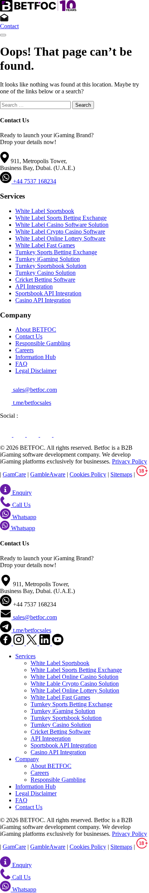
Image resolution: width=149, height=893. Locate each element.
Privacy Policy (129, 461)
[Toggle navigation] (3, 35)
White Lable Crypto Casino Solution (75, 683)
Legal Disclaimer (36, 370)
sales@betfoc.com (34, 389)
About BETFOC (35, 329)
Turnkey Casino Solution (45, 272)
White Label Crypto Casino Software (60, 231)
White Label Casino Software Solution (62, 224)
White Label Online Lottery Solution (75, 690)
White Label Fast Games (45, 245)
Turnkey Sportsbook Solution (50, 266)
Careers (24, 350)
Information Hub (35, 357)
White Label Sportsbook (44, 211)
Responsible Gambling (42, 343)
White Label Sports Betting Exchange (61, 218)
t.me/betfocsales (31, 402)
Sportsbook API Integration (48, 293)
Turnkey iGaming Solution (47, 259)
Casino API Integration (43, 300)
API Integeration (51, 738)
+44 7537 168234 (33, 181)
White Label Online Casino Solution (74, 676)
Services (25, 656)
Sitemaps (121, 474)
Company (27, 759)
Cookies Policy (88, 474)
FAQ (21, 364)
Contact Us (28, 336)
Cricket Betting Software (45, 279)
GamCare (14, 474)
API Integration (34, 286)
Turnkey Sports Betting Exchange (56, 252)
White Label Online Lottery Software (60, 238)
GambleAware (47, 474)
